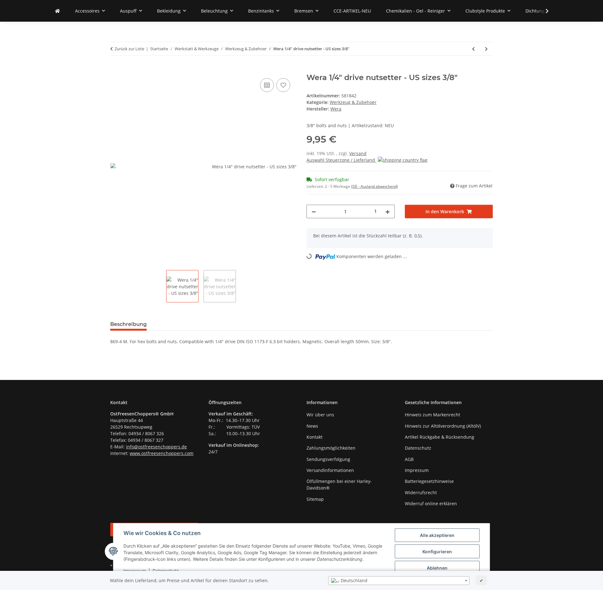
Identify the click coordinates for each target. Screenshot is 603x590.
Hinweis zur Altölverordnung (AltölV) (443, 426)
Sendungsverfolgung (328, 459)
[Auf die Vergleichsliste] (267, 85)
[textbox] (399, 580)
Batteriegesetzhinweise (429, 481)
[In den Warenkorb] (115, 69)
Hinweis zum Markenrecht (432, 415)
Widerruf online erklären (431, 503)
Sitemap (315, 499)
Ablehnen (437, 568)
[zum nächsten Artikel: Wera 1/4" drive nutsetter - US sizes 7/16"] (486, 49)
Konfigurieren (437, 551)
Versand (358, 153)
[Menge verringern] (314, 211)
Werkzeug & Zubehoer (353, 102)
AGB (409, 459)
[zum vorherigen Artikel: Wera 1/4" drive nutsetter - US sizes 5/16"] (473, 49)
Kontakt (315, 437)
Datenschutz (418, 448)
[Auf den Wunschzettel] (283, 85)
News (312, 426)
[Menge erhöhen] (387, 211)
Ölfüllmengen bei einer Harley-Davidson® (339, 484)
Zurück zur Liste (129, 48)
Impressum (417, 470)
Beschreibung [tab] (128, 324)
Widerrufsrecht (421, 492)
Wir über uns (320, 415)
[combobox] (399, 580)
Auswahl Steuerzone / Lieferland (341, 160)
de (184, 447)
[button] (543, 11)
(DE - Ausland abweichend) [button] (374, 186)
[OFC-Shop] (57, 11)
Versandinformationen (330, 470)
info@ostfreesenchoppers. (154, 447)
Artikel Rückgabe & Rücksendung (439, 437)
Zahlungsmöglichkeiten (331, 448)
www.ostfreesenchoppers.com (161, 453)
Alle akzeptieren (437, 535)
